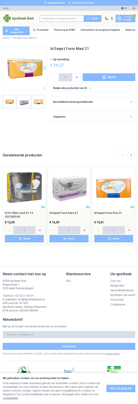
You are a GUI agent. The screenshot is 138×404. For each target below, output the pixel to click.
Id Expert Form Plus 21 (108, 213)
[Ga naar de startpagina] (19, 18)
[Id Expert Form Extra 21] (68, 187)
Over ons (115, 280)
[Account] (112, 18)
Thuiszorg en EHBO (64, 29)
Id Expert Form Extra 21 (63, 213)
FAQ (68, 280)
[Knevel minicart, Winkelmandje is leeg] (119, 19)
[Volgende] (43, 68)
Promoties (42, 29)
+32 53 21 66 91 (24, 295)
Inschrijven (69, 346)
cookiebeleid (10, 398)
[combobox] (62, 18)
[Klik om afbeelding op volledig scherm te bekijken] (25, 69)
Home (6, 38)
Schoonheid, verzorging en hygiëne (100, 29)
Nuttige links (117, 285)
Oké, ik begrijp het (121, 388)
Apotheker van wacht (122, 295)
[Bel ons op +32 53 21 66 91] (106, 18)
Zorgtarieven (117, 304)
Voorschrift (116, 299)
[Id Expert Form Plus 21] (113, 187)
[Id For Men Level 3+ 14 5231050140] (24, 187)
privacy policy (112, 353)
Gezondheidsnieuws (122, 290)
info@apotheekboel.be (31, 299)
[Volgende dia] (131, 155)
